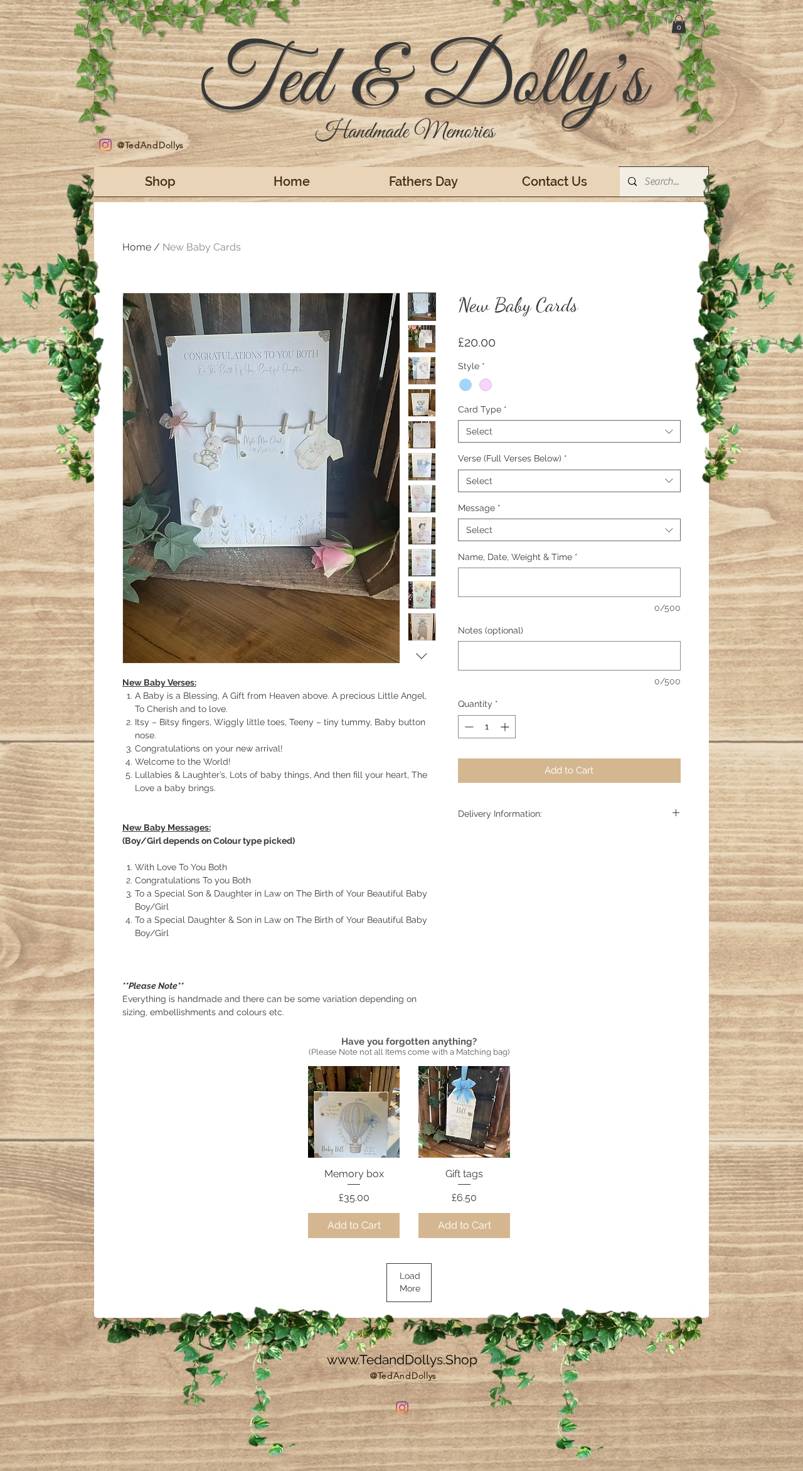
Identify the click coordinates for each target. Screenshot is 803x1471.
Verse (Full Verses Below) (512, 458)
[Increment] (506, 727)
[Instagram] (105, 145)
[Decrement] (468, 727)
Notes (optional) (490, 630)
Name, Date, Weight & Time (518, 557)
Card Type (482, 409)
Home (136, 247)
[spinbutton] (487, 727)
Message (479, 508)
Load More (410, 1282)
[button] (678, 24)
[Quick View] (354, 1112)
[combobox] (569, 431)
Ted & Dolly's (422, 82)
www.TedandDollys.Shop (402, 1359)
